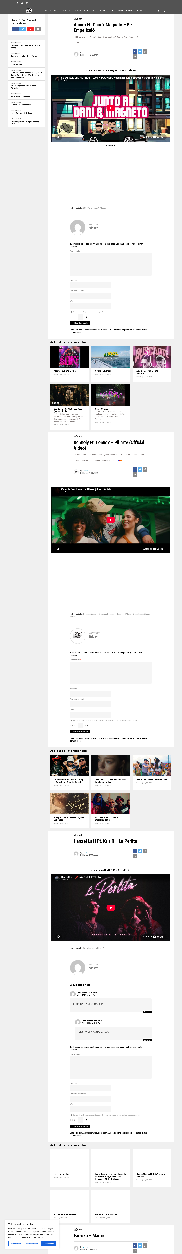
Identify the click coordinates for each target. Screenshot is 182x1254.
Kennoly (86, 614)
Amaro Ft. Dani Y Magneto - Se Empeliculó (25, 22)
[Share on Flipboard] (30, 29)
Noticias (59, 10)
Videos (87, 10)
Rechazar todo (32, 1244)
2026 (85, 948)
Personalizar (15, 1244)
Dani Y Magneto (101, 208)
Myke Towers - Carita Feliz (21, 96)
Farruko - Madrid (17, 64)
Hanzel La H (93, 948)
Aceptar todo (48, 1244)
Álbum (100, 10)
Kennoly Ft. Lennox (99, 614)
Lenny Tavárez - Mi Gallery (21, 113)
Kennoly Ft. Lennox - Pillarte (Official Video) (25, 46)
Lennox (148, 614)
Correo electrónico (78, 291)
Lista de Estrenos (121, 10)
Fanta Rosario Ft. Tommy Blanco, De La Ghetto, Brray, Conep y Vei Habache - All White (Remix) (26, 75)
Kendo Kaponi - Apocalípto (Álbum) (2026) (25, 122)
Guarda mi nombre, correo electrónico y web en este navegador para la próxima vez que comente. (106, 312)
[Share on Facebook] (15, 29)
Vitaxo (85, 53)
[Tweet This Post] (22, 29)
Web (72, 301)
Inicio (47, 10)
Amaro (91, 208)
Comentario (75, 251)
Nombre (74, 280)
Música (74, 10)
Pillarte (73, 617)
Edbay (85, 471)
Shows (139, 10)
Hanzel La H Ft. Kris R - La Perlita (24, 56)
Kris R (101, 948)
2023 (85, 208)
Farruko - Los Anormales (21, 105)
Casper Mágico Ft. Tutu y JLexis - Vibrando (24, 87)
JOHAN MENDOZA (87, 992)
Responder (147, 1012)
